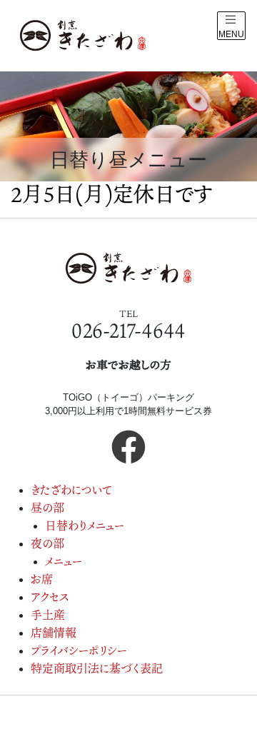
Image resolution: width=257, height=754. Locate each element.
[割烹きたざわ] (82, 35)
